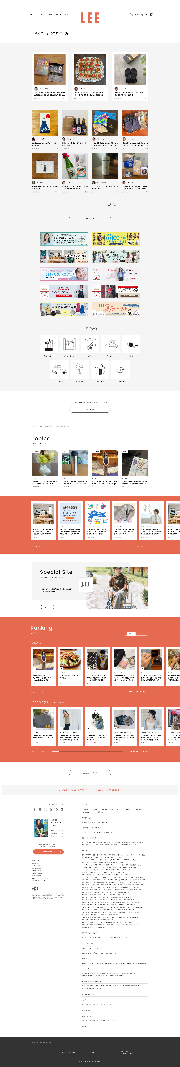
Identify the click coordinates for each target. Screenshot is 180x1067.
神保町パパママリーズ (121, 890)
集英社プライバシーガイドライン (41, 878)
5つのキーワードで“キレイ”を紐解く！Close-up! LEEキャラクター (102, 860)
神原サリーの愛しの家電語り (90, 892)
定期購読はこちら (48, 852)
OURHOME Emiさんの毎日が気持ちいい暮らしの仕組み (98, 865)
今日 (130, 634)
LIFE (112, 809)
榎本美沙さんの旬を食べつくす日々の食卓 (130, 885)
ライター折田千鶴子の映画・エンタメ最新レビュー (97, 877)
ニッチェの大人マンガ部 (117, 872)
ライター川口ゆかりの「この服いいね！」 (121, 875)
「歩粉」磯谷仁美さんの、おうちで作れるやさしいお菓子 (99, 905)
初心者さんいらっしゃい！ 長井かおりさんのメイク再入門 (99, 917)
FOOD (104, 809)
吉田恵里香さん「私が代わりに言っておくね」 (133, 880)
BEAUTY (96, 809)
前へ (32, 546)
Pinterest (57, 809)
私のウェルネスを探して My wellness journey (115, 892)
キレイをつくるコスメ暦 (89, 870)
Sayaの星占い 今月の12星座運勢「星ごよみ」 (130, 865)
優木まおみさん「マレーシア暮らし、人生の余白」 (129, 877)
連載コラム (59, 14)
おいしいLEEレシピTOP (88, 832)
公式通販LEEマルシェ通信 (109, 880)
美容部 (118, 842)
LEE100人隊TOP (86, 842)
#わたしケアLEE (116, 857)
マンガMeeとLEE (134, 910)
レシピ (140, 634)
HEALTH (119, 809)
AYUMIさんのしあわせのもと (126, 905)
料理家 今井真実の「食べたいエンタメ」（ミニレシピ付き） (123, 882)
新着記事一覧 (103, 976)
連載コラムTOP (86, 855)
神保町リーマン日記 (135, 890)
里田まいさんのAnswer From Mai (128, 925)
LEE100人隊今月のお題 (97, 845)
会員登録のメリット (95, 1020)
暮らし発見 (85, 845)
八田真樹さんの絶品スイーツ (109, 915)
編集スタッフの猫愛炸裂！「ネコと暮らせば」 (95, 897)
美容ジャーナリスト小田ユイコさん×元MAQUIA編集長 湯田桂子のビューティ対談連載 (107, 922)
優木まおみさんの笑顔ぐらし (90, 915)
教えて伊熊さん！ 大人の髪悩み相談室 (93, 882)
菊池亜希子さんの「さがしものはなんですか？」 (121, 900)
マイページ (113, 1020)
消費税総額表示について (38, 881)
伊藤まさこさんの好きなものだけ (91, 912)
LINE (62, 809)
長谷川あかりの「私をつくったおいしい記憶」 (126, 902)
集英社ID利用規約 (36, 868)
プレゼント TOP (86, 1004)
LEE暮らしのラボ (124, 862)
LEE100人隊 (49, 14)
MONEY (128, 809)
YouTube (51, 809)
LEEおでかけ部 (113, 862)
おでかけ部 (139, 842)
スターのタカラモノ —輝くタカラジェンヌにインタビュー (115, 870)
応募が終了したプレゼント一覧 (102, 1004)
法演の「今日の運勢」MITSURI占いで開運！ (115, 887)
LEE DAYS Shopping (139, 963)
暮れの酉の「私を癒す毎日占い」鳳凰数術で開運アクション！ (100, 920)
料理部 (133, 842)
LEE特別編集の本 (102, 822)
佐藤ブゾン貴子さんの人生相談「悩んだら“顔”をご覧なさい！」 (122, 912)
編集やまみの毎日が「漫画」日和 (121, 897)
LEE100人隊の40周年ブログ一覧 (91, 988)
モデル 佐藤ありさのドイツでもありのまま (94, 875)
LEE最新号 (30, 14)
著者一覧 (95, 855)
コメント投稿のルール (38, 876)
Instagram (40, 809)
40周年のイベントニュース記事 (114, 986)
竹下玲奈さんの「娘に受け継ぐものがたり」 (95, 895)
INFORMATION (123, 937)
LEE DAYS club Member (123, 963)
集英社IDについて (36, 871)
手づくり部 (125, 842)
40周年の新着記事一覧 (133, 986)
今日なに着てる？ (109, 842)
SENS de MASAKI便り (88, 907)
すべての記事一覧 (97, 812)
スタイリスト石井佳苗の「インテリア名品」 (95, 872)
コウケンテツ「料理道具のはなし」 (103, 910)
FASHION (86, 809)
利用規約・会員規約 (37, 873)
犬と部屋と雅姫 (134, 887)
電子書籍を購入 (55, 833)
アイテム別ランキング (137, 751)
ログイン (105, 1020)
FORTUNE (138, 809)
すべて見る (140, 547)
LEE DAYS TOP (86, 963)
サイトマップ (35, 860)
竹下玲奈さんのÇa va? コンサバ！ (120, 895)
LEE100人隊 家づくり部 (128, 973)
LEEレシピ (39, 14)
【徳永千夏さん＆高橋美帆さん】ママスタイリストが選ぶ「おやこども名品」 (123, 855)
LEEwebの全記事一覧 (137, 692)
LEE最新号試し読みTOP (88, 822)
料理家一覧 (109, 832)
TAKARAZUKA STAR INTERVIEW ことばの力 (110, 907)
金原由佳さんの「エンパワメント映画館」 (94, 927)
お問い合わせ (90, 409)
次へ (109, 204)
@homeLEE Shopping (116, 976)
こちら (55, 898)
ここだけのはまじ (121, 910)
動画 (66, 14)
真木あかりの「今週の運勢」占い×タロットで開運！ (97, 890)
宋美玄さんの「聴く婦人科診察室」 (128, 917)
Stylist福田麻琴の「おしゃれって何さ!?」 (94, 867)
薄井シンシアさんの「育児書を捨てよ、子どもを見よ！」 (99, 925)
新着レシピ (100, 832)
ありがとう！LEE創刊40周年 (134, 907)
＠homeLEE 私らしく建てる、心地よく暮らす (95, 857)
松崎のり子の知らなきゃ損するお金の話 (104, 885)
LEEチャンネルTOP (87, 937)
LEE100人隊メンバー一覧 (129, 845)
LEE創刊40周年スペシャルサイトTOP (93, 986)
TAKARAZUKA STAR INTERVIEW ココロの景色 (122, 867)
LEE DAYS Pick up (97, 963)
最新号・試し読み (55, 830)
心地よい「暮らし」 (113, 973)
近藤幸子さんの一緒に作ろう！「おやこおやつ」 (96, 902)
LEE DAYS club (109, 963)
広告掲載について (36, 863)
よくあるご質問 (36, 865)
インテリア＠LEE (86, 910)
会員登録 (84, 1020)
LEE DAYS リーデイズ (130, 860)
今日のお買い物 (97, 842)
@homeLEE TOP (87, 973)
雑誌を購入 (53, 836)
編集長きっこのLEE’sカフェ (90, 900)
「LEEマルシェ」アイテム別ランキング (105, 953)
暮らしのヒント (86, 885)
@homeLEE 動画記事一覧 (89, 976)
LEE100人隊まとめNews (112, 845)
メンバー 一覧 (90, 219)
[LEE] (90, 17)
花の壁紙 (102, 900)
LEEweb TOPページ (90, 773)
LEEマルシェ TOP (87, 953)
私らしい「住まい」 (100, 973)
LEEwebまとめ (102, 862)
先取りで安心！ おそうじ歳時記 (91, 880)
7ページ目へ (114, 204)
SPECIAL (86, 812)
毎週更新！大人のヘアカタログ (91, 887)
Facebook (34, 809)
